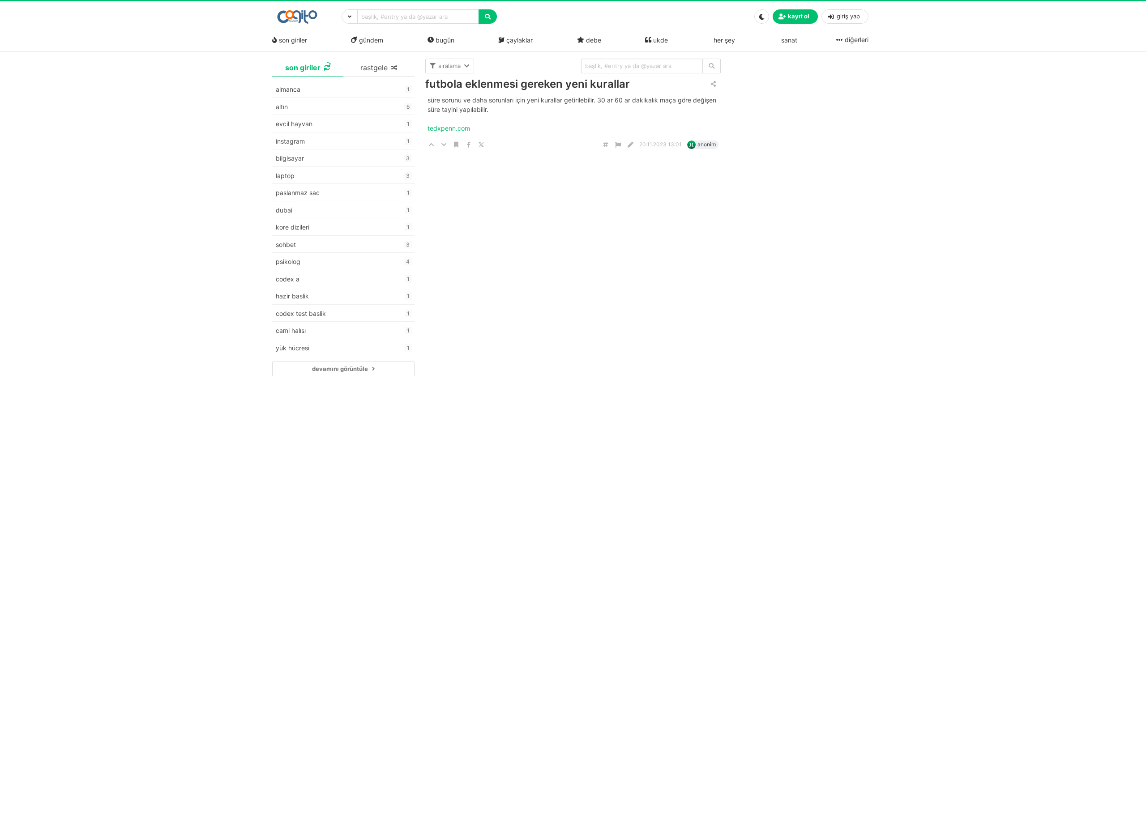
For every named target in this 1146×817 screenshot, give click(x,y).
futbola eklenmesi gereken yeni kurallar (527, 84)
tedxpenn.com (450, 128)
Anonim (706, 144)
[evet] (711, 66)
